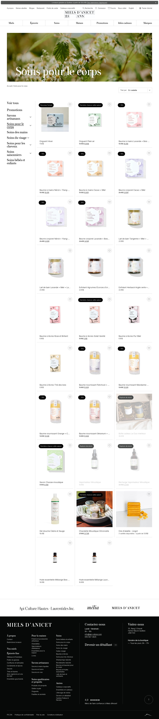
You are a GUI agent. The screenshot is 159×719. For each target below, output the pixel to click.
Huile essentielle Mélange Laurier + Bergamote (100, 580)
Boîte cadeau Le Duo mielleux (132, 433)
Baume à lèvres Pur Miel (130, 336)
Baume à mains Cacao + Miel (92, 190)
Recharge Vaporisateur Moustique (134, 482)
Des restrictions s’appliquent (97, 2)
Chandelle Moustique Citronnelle (94, 531)
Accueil (9, 86)
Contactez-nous (95, 624)
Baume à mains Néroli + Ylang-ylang (56, 190)
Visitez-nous (136, 624)
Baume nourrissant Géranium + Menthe (97, 433)
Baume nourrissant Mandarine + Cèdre (136, 385)
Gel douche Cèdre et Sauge (52, 531)
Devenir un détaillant (98, 645)
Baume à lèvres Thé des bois (53, 385)
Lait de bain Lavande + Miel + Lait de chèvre (59, 287)
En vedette (132, 90)
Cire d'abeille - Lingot (128, 531)
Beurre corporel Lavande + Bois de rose (97, 239)
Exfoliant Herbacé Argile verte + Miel (135, 287)
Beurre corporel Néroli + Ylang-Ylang (56, 239)
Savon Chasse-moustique (51, 482)
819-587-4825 (90, 637)
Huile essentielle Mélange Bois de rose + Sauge (61, 580)
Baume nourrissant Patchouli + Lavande (97, 385)
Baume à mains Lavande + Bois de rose (137, 141)
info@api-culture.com (93, 634)
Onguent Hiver (46, 141)
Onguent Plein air (87, 141)
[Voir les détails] (134, 412)
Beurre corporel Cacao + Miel (132, 190)
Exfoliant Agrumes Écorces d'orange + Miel (99, 287)
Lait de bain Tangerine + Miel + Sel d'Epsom (138, 239)
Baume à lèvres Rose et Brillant (54, 336)
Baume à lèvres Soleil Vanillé (92, 336)
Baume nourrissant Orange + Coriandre (57, 433)
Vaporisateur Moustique (90, 482)
